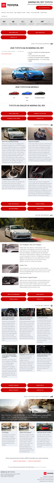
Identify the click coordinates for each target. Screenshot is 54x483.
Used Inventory (40, 32)
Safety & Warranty (42, 24)
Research (3, 12)
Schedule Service (14, 385)
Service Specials (13, 390)
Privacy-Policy (11, 476)
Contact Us (4, 16)
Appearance (22, 24)
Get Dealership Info (44, 7)
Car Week (44, 476)
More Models (49, 24)
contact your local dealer (40, 467)
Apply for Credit (21, 12)
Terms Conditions (4, 476)
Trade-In (28, 12)
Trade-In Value (13, 299)
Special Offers (40, 203)
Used (15, 12)
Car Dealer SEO (50, 481)
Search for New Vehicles (19, 461)
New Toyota (10, 12)
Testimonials (43, 12)
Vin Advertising (50, 476)
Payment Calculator (40, 113)
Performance (13, 24)
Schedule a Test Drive (13, 118)
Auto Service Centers (49, 479)
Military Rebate (13, 208)
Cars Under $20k (35, 12)
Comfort (31, 24)
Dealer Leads (50, 477)
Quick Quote (40, 294)
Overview (4, 24)
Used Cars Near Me (43, 477)
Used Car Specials (13, 203)
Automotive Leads (42, 481)
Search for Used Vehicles (34, 461)
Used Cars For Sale (40, 479)
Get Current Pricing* (6, 54)
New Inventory (13, 32)
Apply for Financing (13, 294)
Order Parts (40, 385)
